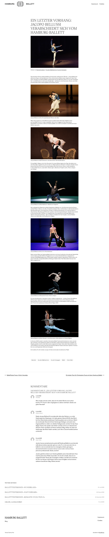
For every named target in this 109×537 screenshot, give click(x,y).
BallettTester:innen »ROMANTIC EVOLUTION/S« (25, 497)
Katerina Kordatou (40, 70)
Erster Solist (70, 360)
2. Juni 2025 (38, 411)
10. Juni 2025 (39, 438)
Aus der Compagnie (61, 70)
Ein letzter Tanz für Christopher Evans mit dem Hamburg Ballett (84, 375)
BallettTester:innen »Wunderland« (21, 487)
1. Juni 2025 (38, 395)
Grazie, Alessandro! (13, 502)
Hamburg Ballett (16, 517)
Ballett (63, 360)
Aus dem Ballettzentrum (51, 70)
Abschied (33, 360)
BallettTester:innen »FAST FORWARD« (21, 492)
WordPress (101, 532)
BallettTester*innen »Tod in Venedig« (17, 375)
